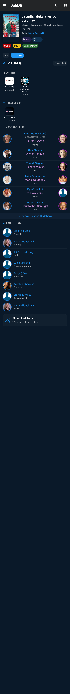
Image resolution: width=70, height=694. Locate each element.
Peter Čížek (20, 273)
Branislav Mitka (22, 294)
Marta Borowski (36, 33)
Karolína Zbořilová (24, 284)
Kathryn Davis (35, 140)
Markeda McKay (35, 179)
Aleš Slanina (35, 150)
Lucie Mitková (22, 262)
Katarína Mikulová (35, 133)
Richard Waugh (35, 166)
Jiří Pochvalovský (24, 252)
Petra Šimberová (35, 176)
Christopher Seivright (35, 206)
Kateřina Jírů (35, 189)
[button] (6, 55)
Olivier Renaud (35, 153)
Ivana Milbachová (24, 241)
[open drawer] (5, 5)
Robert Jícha (35, 202)
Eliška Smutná (22, 230)
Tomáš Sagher (35, 163)
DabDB (16, 5)
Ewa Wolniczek (35, 193)
